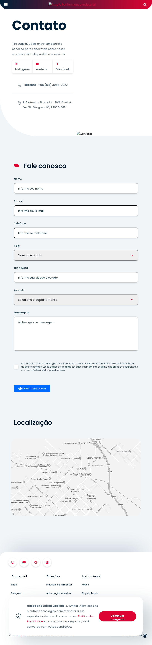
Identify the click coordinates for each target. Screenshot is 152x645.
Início (14, 584)
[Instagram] (12, 562)
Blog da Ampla (90, 593)
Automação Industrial (58, 593)
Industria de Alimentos (59, 584)
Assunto (19, 290)
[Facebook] (35, 562)
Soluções (16, 593)
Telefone (20, 223)
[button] (32, 388)
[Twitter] (47, 562)
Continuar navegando (117, 617)
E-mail (18, 201)
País (17, 246)
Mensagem (21, 312)
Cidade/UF (21, 268)
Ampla (85, 584)
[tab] (26, 576)
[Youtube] (24, 562)
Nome (18, 179)
